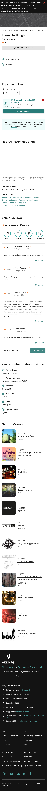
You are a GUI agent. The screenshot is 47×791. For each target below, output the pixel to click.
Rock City (22, 472)
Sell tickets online (30, 752)
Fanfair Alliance (22, 712)
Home (4, 30)
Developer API (7, 757)
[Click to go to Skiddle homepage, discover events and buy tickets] (8, 659)
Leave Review (38, 351)
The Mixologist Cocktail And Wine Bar (29, 454)
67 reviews (24, 225)
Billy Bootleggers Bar (28, 543)
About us (27, 731)
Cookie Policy (7, 744)
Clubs (12, 667)
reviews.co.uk (25, 690)
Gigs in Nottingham (9, 200)
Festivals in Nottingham (28, 200)
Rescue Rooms (24, 490)
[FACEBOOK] (30, 774)
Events (10, 30)
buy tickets (24, 111)
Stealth (21, 507)
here (13, 11)
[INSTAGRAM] (24, 774)
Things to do (36, 667)
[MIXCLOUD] (18, 774)
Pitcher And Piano (26, 597)
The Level (22, 615)
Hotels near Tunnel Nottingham (14, 205)
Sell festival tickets (31, 761)
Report (41, 261)
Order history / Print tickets (33, 736)
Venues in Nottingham (10, 197)
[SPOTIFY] (11, 774)
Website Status (7, 752)
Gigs (4, 667)
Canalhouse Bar (25, 561)
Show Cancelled (12, 93)
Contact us (28, 740)
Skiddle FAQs (28, 757)
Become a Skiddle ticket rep (12, 766)
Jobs (25, 744)
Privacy (4, 740)
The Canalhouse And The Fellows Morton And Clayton (29, 579)
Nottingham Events (21, 30)
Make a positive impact (28, 721)
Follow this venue (25, 48)
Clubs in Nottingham (29, 197)
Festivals (23, 667)
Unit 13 (20, 525)
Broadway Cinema (26, 633)
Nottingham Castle (27, 436)
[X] (5, 774)
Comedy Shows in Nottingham (14, 203)
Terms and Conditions (10, 736)
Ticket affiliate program (11, 761)
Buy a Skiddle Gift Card (32, 766)
